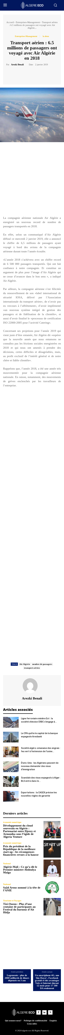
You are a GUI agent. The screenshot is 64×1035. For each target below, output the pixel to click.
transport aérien (32, 668)
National (7, 863)
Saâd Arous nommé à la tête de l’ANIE (21, 889)
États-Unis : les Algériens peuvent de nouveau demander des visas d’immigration (39, 766)
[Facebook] (21, 74)
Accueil (10, 22)
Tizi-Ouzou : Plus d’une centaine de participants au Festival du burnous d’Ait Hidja (19, 908)
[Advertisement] (32, 180)
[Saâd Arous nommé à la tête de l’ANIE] (52, 887)
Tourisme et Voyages (12, 901)
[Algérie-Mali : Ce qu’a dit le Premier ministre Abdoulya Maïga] (52, 868)
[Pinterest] (35, 74)
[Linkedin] (44, 1012)
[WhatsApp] (43, 74)
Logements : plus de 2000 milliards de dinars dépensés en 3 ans (17, 978)
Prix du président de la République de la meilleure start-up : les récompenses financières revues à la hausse (21, 850)
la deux (46, 36)
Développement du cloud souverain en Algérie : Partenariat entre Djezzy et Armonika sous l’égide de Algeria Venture (19, 831)
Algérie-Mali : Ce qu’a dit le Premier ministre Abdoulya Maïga (20, 869)
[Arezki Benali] (32, 685)
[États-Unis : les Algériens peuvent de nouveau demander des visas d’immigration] (11, 766)
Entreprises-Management (28, 22)
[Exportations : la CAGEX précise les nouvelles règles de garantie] (11, 796)
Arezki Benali (17, 64)
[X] (28, 74)
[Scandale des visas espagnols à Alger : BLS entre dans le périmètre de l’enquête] (11, 781)
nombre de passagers (42, 664)
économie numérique (12, 822)
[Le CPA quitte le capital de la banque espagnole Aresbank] (11, 737)
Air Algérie (24, 664)
